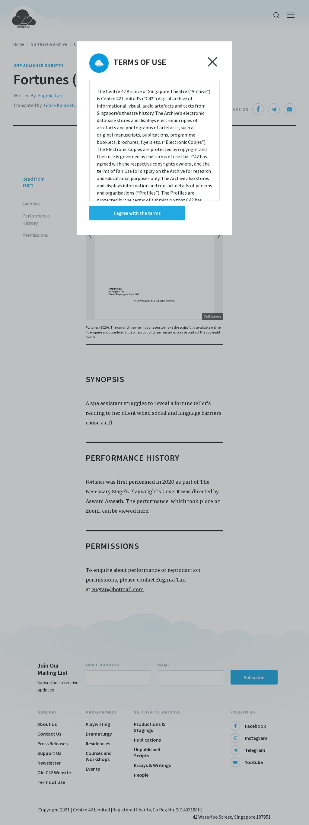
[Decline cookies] (212, 62)
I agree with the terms (137, 213)
